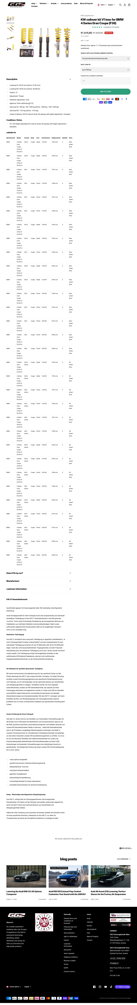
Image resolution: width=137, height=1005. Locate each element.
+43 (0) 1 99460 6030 (117, 958)
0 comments (42, 899)
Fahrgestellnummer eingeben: (92, 76)
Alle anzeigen (122, 859)
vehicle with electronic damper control (97, 53)
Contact (89, 940)
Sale (88, 933)
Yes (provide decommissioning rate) (95, 58)
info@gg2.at (114, 963)
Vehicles (43, 3)
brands (53, 3)
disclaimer (67, 950)
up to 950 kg (86, 70)
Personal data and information (70, 928)
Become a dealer (70, 961)
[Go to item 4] (10, 47)
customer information (68, 945)
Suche (66, 964)
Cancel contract (69, 971)
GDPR (66, 968)
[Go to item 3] (10, 38)
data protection (69, 933)
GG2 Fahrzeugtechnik (111, 998)
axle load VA (85, 64)
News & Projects (92, 936)
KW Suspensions (87, 16)
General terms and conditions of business (70, 920)
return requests (69, 953)
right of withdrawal (70, 936)
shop (33, 3)
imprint (66, 940)
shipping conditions (71, 957)
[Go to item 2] (10, 28)
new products (91, 929)
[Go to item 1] (10, 18)
